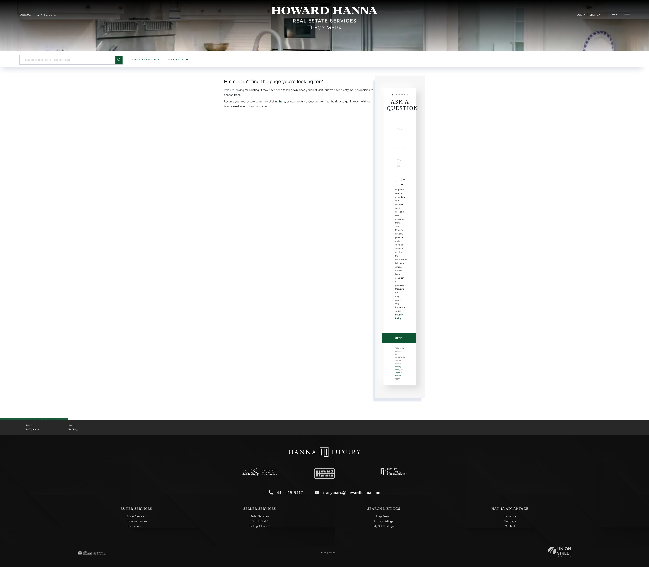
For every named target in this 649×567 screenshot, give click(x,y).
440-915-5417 (48, 15)
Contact (25, 15)
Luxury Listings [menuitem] (383, 521)
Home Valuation (146, 59)
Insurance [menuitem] (510, 516)
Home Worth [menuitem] (136, 526)
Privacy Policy (327, 552)
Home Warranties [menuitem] (136, 521)
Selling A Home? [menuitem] (259, 526)
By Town (30, 429)
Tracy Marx (324, 27)
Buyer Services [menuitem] (136, 516)
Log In (581, 15)
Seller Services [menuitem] (259, 516)
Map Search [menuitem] (383, 516)
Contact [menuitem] (510, 526)
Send (399, 338)
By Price (73, 429)
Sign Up (595, 15)
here (282, 101)
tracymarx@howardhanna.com (351, 492)
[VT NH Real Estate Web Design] (559, 552)
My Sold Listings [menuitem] (383, 526)
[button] (119, 60)
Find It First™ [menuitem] (260, 521)
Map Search (178, 59)
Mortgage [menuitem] (510, 521)
